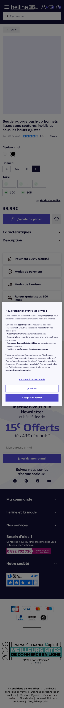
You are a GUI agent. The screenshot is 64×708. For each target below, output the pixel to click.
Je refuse (32, 388)
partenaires (47, 315)
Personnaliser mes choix (32, 379)
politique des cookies (20, 370)
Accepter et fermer (32, 397)
